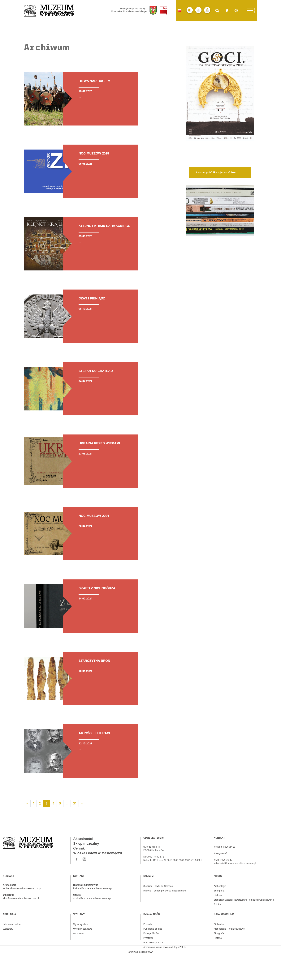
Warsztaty (8, 929)
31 (74, 803)
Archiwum (78, 933)
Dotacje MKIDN (151, 933)
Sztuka (217, 904)
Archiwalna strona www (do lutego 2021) (164, 947)
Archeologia (220, 886)
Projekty (147, 924)
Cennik (79, 848)
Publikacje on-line (152, 929)
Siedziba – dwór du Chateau (158, 886)
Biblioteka (219, 924)
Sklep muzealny (86, 844)
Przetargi (148, 938)
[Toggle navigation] (249, 10)
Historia (218, 895)
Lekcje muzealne (12, 924)
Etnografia (219, 891)
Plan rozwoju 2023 (153, 943)
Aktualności (83, 839)
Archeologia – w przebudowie (229, 929)
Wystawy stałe (80, 924)
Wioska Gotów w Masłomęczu (97, 853)
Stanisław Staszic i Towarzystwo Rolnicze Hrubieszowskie (244, 900)
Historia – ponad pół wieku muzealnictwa (164, 891)
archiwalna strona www (140, 952)
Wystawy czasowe (82, 929)
